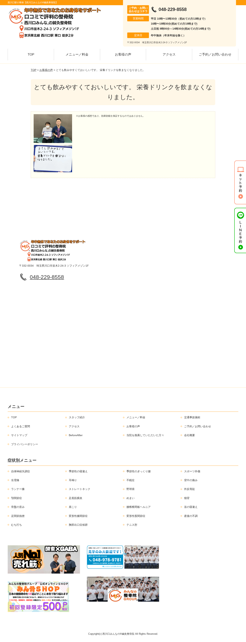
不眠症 (130, 480)
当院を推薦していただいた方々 (145, 435)
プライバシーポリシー (24, 444)
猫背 (186, 498)
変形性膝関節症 (78, 515)
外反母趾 (189, 489)
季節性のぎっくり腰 (138, 471)
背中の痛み (191, 480)
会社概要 (189, 435)
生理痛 (15, 480)
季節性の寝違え (78, 471)
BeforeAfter (76, 435)
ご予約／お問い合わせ (215, 54)
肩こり (73, 506)
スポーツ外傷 (192, 471)
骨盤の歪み (18, 506)
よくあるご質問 (20, 426)
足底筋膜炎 (75, 498)
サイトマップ (19, 435)
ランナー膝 (18, 489)
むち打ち (16, 524)
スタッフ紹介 (77, 417)
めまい (130, 498)
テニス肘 (131, 524)
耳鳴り (73, 480)
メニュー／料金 (77, 54)
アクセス (169, 54)
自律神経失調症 (20, 471)
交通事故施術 (192, 417)
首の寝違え (191, 506)
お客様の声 (123, 54)
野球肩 (130, 489)
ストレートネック (79, 489)
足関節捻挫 (18, 515)
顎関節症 (16, 498)
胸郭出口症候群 (78, 524)
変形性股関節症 (135, 515)
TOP (31, 54)
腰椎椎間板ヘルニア (138, 506)
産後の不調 (191, 515)
